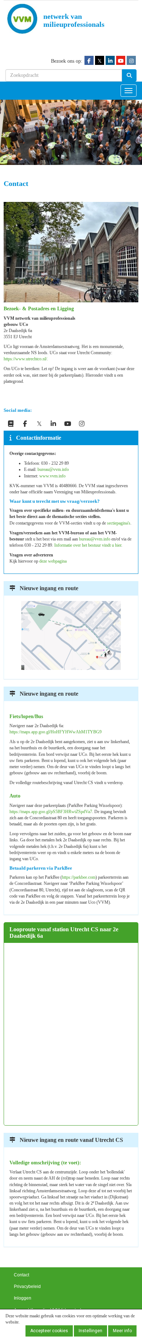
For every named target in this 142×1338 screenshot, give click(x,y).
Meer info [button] (122, 1330)
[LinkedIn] (110, 60)
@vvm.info (53, 469)
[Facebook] (89, 60)
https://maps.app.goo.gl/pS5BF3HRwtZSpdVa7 (50, 811)
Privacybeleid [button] (27, 1286)
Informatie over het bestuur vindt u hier (87, 545)
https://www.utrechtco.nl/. (26, 358)
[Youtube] (120, 60)
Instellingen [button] (90, 1330)
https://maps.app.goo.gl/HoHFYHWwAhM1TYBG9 (55, 731)
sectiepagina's (118, 523)
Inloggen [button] (22, 1298)
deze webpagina (53, 561)
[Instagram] (131, 60)
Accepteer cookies (49, 1330)
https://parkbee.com (78, 877)
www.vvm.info (52, 476)
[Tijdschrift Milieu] (11, 424)
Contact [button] (21, 1274)
